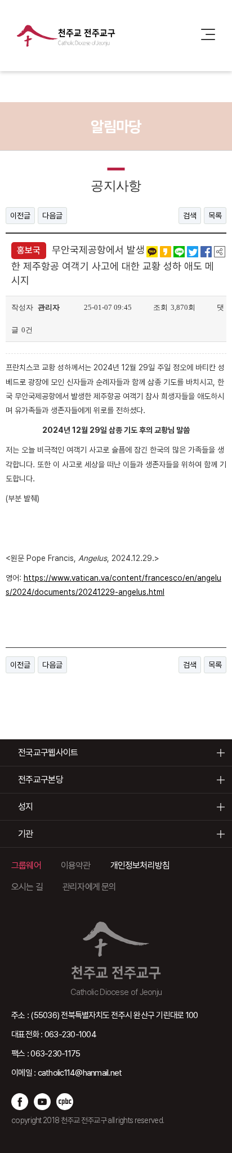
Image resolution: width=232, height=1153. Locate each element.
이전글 (20, 215)
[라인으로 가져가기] (179, 251)
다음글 (52, 215)
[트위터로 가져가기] (192, 251)
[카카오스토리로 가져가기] (165, 251)
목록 (215, 215)
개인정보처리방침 (140, 865)
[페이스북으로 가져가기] (206, 251)
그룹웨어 (26, 865)
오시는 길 (27, 887)
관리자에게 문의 (90, 887)
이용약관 (76, 865)
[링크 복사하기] (219, 251)
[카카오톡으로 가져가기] (152, 251)
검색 (190, 215)
